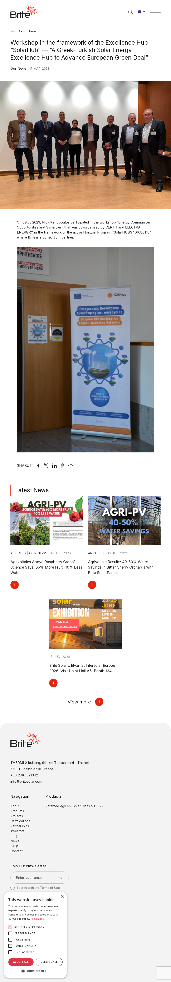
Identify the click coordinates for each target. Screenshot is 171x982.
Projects (16, 816)
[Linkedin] (54, 465)
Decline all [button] (49, 962)
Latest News (32, 490)
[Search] (130, 11)
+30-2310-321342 (24, 775)
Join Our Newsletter (28, 866)
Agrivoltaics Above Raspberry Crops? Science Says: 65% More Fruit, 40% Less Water (46, 567)
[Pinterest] (62, 465)
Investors (17, 831)
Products (17, 811)
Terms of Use (50, 888)
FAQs (14, 846)
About (14, 806)
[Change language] (141, 11)
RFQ (13, 836)
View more (79, 701)
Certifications (20, 821)
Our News (19, 68)
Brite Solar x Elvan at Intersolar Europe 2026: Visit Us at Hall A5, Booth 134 (82, 668)
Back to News (27, 31)
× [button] (62, 896)
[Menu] (155, 11)
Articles (18, 553)
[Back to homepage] (23, 11)
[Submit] (60, 878)
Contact (16, 851)
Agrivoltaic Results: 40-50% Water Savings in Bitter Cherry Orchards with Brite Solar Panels (120, 567)
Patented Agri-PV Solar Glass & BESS (74, 806)
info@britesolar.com (26, 781)
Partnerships (19, 826)
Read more (37, 918)
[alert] (35, 935)
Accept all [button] (21, 962)
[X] (46, 465)
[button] (35, 971)
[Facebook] (38, 465)
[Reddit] (70, 465)
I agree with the (38, 888)
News (14, 841)
